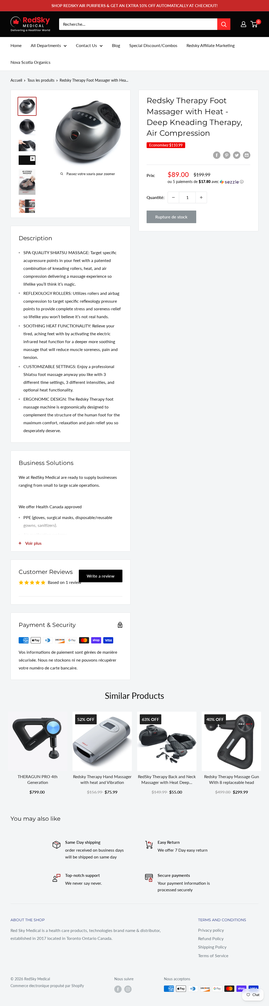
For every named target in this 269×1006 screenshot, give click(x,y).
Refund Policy (211, 938)
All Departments (46, 45)
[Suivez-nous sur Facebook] (118, 989)
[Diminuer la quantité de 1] (173, 197)
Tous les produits (40, 80)
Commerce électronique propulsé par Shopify (47, 985)
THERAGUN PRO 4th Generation (38, 779)
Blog (116, 45)
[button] (209, 181)
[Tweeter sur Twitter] (236, 155)
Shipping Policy (212, 946)
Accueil (16, 80)
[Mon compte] (243, 24)
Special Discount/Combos (153, 45)
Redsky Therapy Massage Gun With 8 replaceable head (231, 779)
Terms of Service (213, 955)
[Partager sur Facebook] (216, 155)
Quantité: (155, 197)
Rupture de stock (171, 216)
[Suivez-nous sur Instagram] (128, 989)
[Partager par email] (246, 155)
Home (16, 45)
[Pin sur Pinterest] (226, 155)
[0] (254, 24)
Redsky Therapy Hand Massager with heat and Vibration (102, 779)
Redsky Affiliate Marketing (211, 45)
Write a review (101, 575)
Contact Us (86, 45)
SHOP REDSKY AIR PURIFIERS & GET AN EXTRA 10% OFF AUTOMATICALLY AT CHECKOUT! (134, 5)
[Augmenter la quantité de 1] (201, 197)
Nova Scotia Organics (30, 62)
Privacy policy (211, 930)
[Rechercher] (223, 24)
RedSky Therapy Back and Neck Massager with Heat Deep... (167, 779)
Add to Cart (167, 791)
